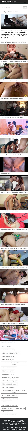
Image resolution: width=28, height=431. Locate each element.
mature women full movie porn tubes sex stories (14, 391)
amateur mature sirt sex (8, 374)
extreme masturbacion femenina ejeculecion (13, 408)
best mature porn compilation (9, 395)
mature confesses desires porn (10, 384)
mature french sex (6, 402)
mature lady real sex (7, 411)
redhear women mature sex (9, 368)
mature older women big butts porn (11, 353)
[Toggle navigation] (25, 2)
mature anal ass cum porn (8, 356)
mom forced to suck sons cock (9, 405)
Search (25, 7)
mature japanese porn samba (9, 398)
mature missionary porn (8, 371)
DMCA (3, 427)
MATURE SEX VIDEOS (14, 420)
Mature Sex (22, 429)
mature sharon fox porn (8, 359)
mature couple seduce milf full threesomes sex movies (14, 363)
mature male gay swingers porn (10, 381)
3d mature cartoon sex (7, 350)
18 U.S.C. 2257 (10, 427)
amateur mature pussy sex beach (10, 377)
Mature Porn (15, 429)
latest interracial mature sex (9, 415)
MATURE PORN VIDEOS (8, 2)
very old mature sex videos (8, 387)
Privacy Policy (18, 427)
